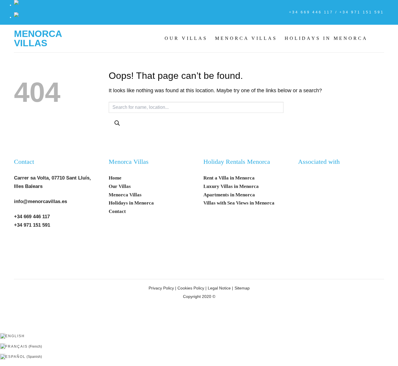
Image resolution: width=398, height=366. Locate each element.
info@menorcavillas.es (40, 201)
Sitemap (242, 288)
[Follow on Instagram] (34, 243)
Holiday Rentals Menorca (236, 161)
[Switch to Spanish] (16, 17)
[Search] (117, 123)
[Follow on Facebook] (20, 243)
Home (115, 178)
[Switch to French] (16, 5)
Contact (24, 161)
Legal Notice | (220, 288)
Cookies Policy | (192, 288)
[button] (379, 38)
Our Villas (186, 38)
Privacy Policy (161, 288)
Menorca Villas (38, 38)
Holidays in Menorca (326, 38)
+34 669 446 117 (32, 216)
